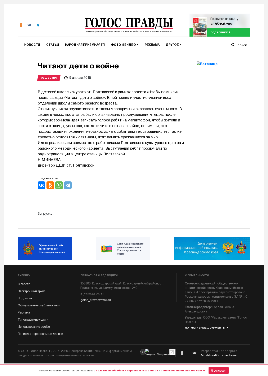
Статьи (52, 45)
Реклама (152, 45)
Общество (49, 77)
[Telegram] (68, 185)
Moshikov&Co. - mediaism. (219, 355)
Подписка (25, 298)
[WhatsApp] (59, 185)
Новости (32, 45)
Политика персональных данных (40, 334)
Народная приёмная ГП (85, 45)
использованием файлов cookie (183, 370)
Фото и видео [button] (123, 45)
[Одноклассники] (50, 185)
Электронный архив (31, 291)
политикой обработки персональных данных (127, 370)
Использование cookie (34, 327)
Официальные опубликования (39, 305)
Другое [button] (172, 45)
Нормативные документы (205, 327)
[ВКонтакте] (41, 185)
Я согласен (218, 370)
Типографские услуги (33, 319)
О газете (24, 284)
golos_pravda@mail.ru (95, 300)
